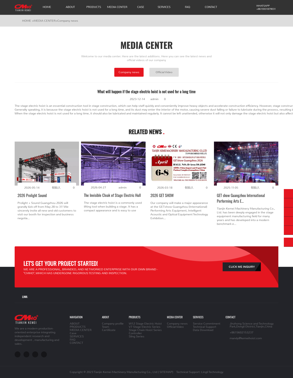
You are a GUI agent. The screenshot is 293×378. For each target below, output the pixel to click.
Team (105, 327)
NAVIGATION (76, 317)
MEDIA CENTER (117, 7)
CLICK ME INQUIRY (242, 267)
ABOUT (70, 7)
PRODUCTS (93, 7)
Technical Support (204, 327)
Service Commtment (206, 323)
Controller (135, 333)
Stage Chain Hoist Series (145, 330)
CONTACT (211, 7)
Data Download (203, 330)
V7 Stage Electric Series (144, 327)
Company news (67, 21)
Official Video (164, 72)
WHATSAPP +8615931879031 (266, 7)
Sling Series (136, 336)
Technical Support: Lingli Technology (199, 372)
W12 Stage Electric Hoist (145, 323)
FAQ (187, 7)
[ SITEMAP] (165, 372)
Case (140, 7)
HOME (47, 7)
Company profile (113, 323)
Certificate (109, 330)
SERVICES (164, 7)
